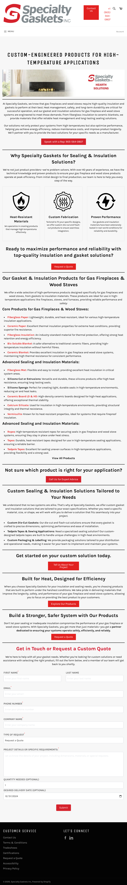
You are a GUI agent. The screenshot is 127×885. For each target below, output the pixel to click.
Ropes (11, 431)
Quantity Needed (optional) (21, 779)
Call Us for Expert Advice (63, 479)
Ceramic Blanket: (18, 352)
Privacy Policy (11, 868)
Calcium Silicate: (18, 405)
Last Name (72, 672)
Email (7, 688)
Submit (63, 807)
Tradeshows (10, 847)
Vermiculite (14, 414)
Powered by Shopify (41, 882)
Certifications (11, 852)
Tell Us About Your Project (64, 566)
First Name (11, 672)
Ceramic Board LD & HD (22, 396)
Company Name (13, 719)
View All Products (63, 458)
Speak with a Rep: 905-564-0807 (63, 141)
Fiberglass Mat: (17, 370)
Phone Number (13, 703)
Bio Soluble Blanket (19, 343)
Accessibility (10, 863)
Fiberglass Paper (17, 317)
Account (120, 31)
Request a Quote (63, 266)
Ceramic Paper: (16, 326)
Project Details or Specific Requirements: (31, 749)
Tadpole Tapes (15, 449)
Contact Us (91, 9)
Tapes (10, 440)
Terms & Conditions (15, 842)
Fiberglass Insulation (20, 334)
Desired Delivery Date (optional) (25, 790)
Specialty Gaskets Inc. (21, 882)
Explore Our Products (63, 603)
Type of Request (14, 734)
